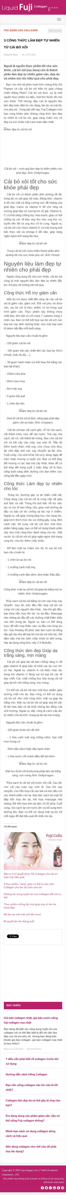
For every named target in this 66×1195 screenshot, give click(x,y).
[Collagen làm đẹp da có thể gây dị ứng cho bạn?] (33, 1095)
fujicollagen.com (29, 1170)
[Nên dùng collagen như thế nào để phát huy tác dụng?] (33, 1142)
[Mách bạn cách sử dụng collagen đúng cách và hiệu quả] (33, 1126)
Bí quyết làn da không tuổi (19, 921)
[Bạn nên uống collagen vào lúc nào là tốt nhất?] (33, 1080)
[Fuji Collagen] (33, 7)
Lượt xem (55, 31)
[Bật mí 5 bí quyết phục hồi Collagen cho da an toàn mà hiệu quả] (33, 850)
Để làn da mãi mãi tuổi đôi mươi (22, 914)
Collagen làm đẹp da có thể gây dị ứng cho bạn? (33, 1103)
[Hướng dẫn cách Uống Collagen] (33, 1069)
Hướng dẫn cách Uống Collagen (26, 1074)
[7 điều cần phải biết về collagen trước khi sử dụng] (33, 1054)
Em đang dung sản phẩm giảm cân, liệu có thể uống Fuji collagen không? (33, 1118)
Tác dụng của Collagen (21, 30)
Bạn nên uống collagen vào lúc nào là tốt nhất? (32, 1087)
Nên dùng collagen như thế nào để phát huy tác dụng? (31, 1149)
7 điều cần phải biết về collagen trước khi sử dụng (32, 1061)
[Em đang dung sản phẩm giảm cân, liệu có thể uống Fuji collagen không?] (33, 1111)
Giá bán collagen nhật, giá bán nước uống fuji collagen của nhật (31, 1020)
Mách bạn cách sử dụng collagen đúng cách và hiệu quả (30, 1133)
